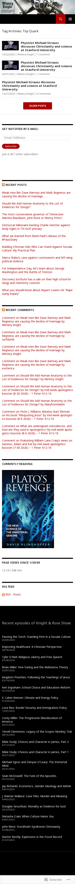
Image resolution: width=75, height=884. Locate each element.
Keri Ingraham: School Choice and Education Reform (36, 687)
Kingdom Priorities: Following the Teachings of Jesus (36, 677)
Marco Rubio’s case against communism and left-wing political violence (37, 259)
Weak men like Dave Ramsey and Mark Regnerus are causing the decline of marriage (36, 194)
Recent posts (16, 185)
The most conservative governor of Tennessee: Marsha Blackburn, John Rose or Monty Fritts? (33, 216)
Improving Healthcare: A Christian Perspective (32, 647)
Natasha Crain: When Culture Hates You (28, 816)
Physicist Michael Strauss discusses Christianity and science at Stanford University (46, 46)
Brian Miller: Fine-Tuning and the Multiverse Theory (35, 667)
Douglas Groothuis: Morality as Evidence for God (34, 806)
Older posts (37, 106)
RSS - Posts (13, 594)
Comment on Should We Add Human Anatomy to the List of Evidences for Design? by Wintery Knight (37, 377)
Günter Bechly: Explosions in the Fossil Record (32, 837)
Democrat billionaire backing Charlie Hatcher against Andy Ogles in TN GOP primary (36, 227)
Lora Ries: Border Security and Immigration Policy (34, 708)
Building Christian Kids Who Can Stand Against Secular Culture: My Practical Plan (37, 248)
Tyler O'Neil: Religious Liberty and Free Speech (32, 657)
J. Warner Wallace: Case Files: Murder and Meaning (34, 796)
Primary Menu (70, 19)
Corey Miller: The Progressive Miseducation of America (32, 719)
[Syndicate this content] (3, 185)
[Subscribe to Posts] (3, 594)
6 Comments (43, 93)
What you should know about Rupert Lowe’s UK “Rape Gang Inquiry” (37, 292)
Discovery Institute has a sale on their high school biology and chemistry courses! (36, 281)
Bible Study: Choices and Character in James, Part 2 (35, 742)
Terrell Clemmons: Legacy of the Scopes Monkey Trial (37, 731)
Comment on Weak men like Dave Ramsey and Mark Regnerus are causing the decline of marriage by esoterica (36, 364)
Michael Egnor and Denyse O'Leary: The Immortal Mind (34, 764)
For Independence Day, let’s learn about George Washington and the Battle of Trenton (33, 270)
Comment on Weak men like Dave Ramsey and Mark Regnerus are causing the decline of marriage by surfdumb (36, 335)
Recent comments (20, 310)
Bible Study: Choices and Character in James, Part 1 (35, 752)
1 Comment (43, 54)
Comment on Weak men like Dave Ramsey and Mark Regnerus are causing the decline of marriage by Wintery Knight (36, 321)
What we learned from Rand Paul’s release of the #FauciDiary (34, 237)
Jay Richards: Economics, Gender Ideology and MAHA (36, 786)
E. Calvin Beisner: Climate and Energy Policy (30, 698)
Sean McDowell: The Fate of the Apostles (29, 776)
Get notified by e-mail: (20, 129)
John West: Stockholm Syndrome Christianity (31, 826)
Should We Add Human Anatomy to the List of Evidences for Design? (32, 205)
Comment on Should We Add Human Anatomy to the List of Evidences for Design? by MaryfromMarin (37, 402)
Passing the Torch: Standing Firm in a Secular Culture (36, 637)
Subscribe (11, 146)
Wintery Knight (25, 54)
